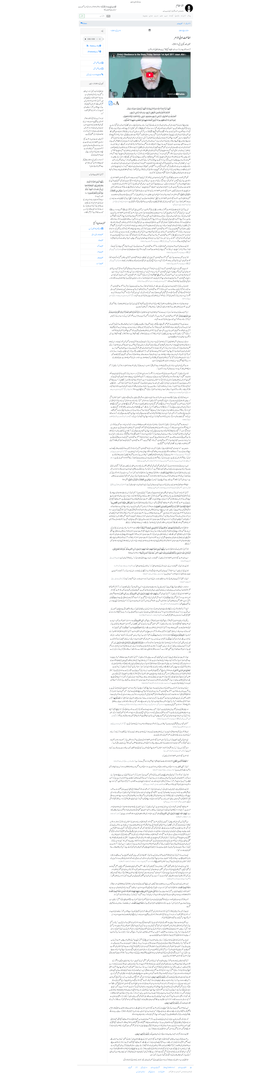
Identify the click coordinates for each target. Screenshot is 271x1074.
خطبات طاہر (100, 257)
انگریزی (93, 51)
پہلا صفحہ (189, 16)
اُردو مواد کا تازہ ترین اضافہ (169, 1067)
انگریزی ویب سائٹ (155, 1067)
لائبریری (156, 16)
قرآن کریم (183, 16)
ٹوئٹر (136, 1067)
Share (85, 23)
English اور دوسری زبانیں (93, 74)
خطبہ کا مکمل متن (97, 63)
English (145, 16)
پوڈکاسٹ (94, 45)
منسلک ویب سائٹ (182, 1067)
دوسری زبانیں (144, 1067)
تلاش (82, 16)
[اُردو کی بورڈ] (108, 16)
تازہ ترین (151, 16)
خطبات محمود (100, 246)
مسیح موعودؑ (171, 16)
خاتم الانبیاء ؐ (177, 16)
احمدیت (165, 16)
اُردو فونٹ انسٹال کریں (140, 1072)
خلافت (161, 16)
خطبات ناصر (100, 251)
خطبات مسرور (99, 263)
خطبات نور (100, 240)
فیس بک (130, 1067)
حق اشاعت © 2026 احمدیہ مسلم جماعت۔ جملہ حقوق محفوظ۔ (180, 1072)
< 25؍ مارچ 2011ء (184, 30)
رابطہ (191, 1067)
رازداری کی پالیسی (151, 1072)
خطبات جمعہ (180, 23)
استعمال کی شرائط (161, 1072)
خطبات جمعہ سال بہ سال (97, 234)
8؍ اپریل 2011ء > (116, 30)
